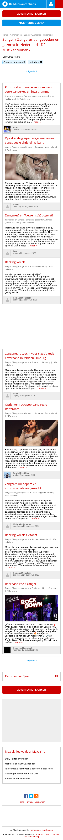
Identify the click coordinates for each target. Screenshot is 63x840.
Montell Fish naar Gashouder (20, 763)
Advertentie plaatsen (31, 14)
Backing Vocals (15, 262)
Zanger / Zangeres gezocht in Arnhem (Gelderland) (28, 539)
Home (21, 802)
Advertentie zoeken (31, 23)
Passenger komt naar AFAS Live (21, 773)
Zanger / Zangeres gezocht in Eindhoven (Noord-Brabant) (31, 588)
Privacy (29, 802)
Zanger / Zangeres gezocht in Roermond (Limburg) (27, 362)
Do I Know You (52, 834)
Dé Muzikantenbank (22, 4)
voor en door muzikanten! (41, 830)
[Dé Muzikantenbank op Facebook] (26, 795)
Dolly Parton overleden (16, 758)
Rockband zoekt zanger (20, 584)
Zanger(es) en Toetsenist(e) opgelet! (29, 215)
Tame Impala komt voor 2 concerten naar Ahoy (29, 768)
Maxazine (38, 751)
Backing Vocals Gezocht (21, 535)
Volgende (30, 71)
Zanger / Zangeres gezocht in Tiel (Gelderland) (26, 266)
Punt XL (39, 834)
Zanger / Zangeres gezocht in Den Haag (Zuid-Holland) (29, 492)
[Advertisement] (31, 324)
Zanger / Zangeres (13, 62)
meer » (37, 122)
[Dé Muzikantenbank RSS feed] (36, 795)
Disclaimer (40, 802)
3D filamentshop (31, 836)
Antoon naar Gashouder (17, 778)
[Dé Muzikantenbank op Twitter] (31, 795)
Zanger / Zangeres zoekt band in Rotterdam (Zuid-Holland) (31, 147)
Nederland (34, 62)
